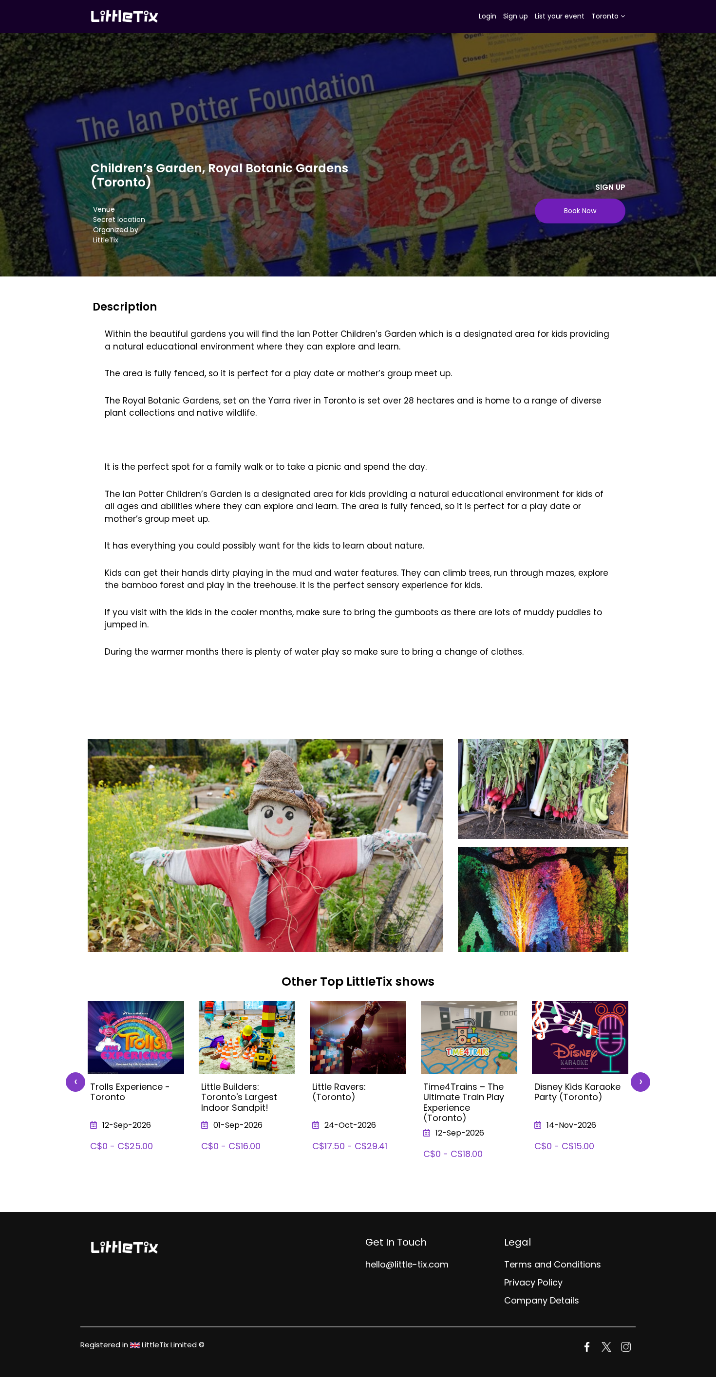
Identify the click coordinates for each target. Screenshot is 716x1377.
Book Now (580, 211)
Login (487, 16)
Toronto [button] (606, 16)
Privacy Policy (533, 1282)
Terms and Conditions (552, 1264)
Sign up (515, 16)
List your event (559, 16)
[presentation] (75, 1082)
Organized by (115, 230)
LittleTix (105, 240)
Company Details (541, 1300)
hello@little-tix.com (407, 1264)
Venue (104, 209)
